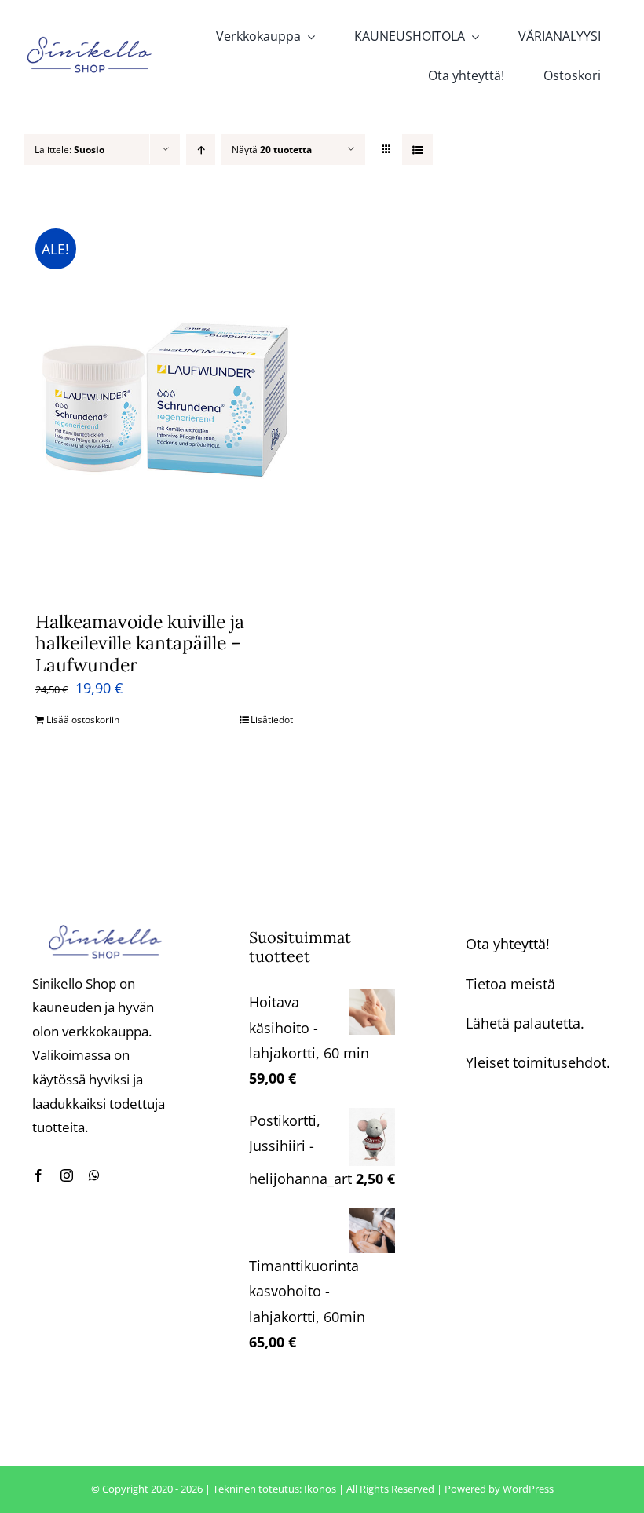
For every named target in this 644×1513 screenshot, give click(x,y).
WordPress (528, 1489)
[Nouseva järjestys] (200, 149)
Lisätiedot (272, 719)
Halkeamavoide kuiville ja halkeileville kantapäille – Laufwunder (139, 643)
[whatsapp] (94, 1175)
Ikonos (320, 1489)
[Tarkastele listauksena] (417, 149)
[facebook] (38, 1175)
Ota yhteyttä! (508, 943)
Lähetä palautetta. (525, 1023)
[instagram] (66, 1175)
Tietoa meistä (510, 983)
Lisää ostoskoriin (82, 719)
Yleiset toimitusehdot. (538, 1062)
